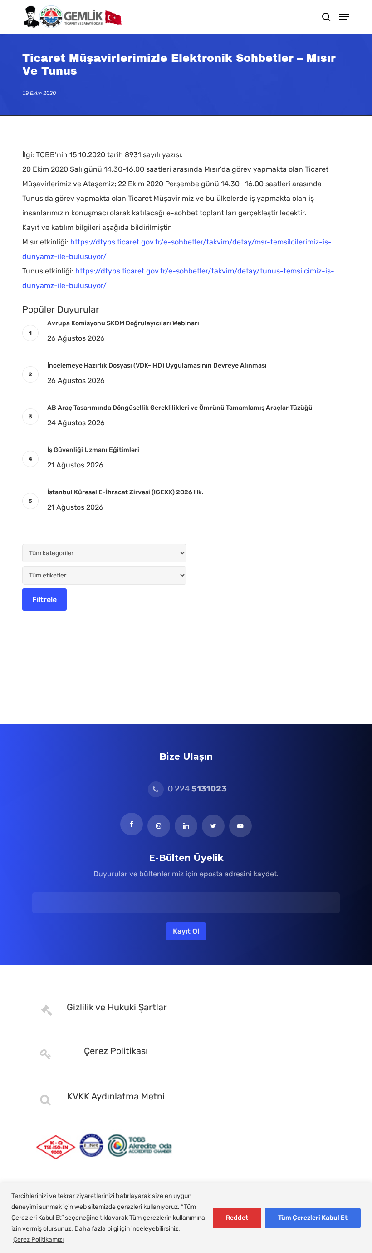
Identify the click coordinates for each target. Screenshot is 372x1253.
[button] (344, 16)
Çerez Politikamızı (38, 1239)
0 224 (196, 789)
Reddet (237, 1218)
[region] (186, 1218)
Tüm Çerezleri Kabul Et (313, 1218)
